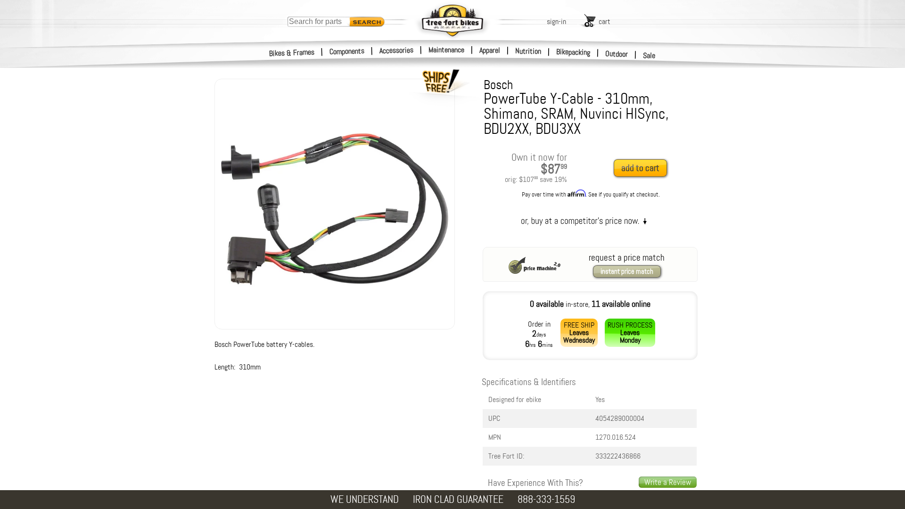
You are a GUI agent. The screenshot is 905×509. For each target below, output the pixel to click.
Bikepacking (573, 52)
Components (347, 51)
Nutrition (528, 51)
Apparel (489, 50)
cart (604, 21)
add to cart (640, 168)
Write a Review (667, 482)
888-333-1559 (546, 499)
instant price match (627, 271)
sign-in (556, 21)
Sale (649, 55)
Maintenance (446, 50)
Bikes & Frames (292, 52)
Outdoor (616, 54)
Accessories (396, 50)
